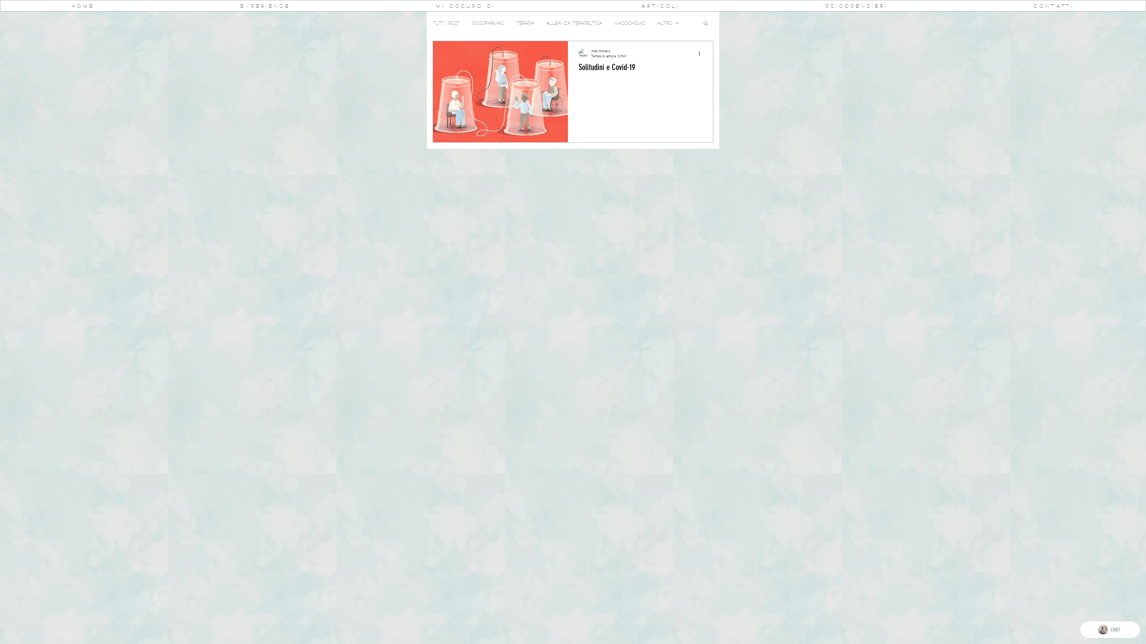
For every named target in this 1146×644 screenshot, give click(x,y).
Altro (664, 23)
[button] (705, 24)
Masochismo (629, 23)
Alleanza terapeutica (574, 23)
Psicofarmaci (488, 23)
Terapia (525, 23)
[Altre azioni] (701, 53)
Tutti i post (446, 23)
